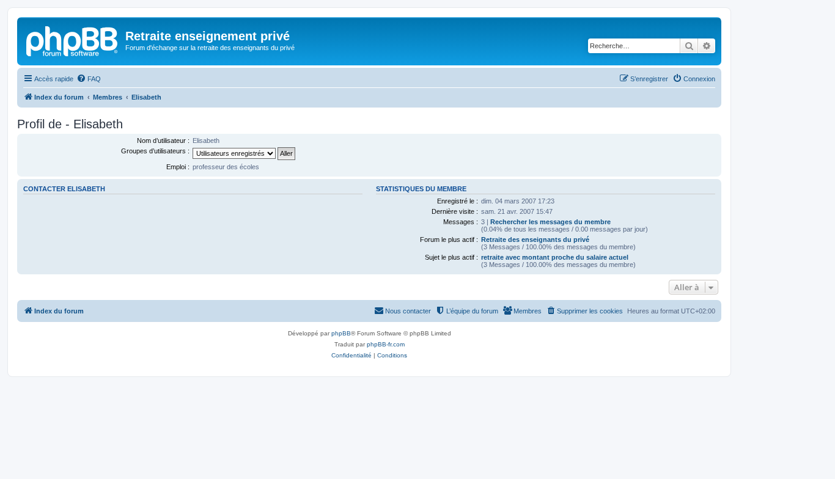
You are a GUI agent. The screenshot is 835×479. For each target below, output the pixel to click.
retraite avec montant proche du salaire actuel (554, 257)
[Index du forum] (72, 39)
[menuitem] (88, 78)
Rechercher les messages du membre (550, 221)
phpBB (341, 333)
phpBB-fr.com (386, 344)
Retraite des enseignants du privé (535, 239)
